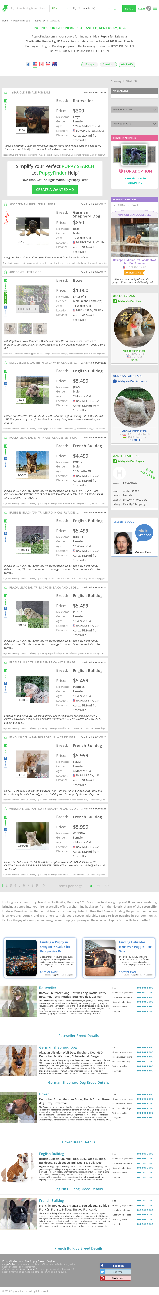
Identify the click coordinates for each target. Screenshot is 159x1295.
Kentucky (40, 20)
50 (107, 886)
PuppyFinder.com (12, 1261)
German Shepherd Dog (58, 1047)
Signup (129, 8)
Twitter (117, 1272)
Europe (89, 64)
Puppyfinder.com (11, 1264)
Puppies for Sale (21, 20)
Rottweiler (47, 987)
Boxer (44, 1094)
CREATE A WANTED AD (55, 189)
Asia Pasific (127, 64)
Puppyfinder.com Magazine (63, 975)
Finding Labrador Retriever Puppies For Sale (135, 946)
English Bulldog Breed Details (79, 1189)
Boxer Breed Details (78, 1142)
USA (74, 130)
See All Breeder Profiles (127, 205)
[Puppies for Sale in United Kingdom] (48, 64)
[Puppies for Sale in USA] (35, 64)
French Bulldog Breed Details (79, 1248)
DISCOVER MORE (49, 972)
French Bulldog (51, 1200)
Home (5, 20)
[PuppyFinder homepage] (5, 8)
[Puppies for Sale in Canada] (41, 64)
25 (98, 886)
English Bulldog (51, 1153)
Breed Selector (27, 1269)
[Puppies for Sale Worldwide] (28, 64)
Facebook (118, 1265)
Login (141, 8)
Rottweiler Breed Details (78, 1035)
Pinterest (117, 1278)
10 (90, 886)
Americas (108, 64)
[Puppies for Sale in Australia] (54, 64)
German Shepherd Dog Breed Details (78, 1082)
